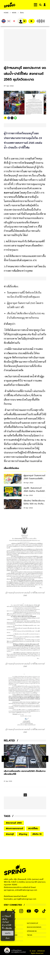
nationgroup (32, 923)
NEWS (14, 12)
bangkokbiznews (34, 927)
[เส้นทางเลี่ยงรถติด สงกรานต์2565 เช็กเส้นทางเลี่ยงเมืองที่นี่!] (25, 756)
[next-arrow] (45, 759)
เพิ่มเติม (8, 928)
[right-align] (39, 5)
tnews (29, 935)
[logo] (9, 5)
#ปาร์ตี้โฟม (33, 828)
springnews (32, 931)
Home (6, 12)
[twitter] (12, 118)
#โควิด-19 (37, 834)
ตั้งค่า (8, 938)
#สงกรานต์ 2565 (14, 822)
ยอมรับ (7, 933)
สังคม (22, 12)
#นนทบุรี (10, 834)
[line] (15, 118)
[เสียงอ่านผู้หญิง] (22, 21)
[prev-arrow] (5, 759)
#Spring (23, 834)
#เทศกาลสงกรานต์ (14, 828)
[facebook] (8, 118)
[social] (21, 911)
